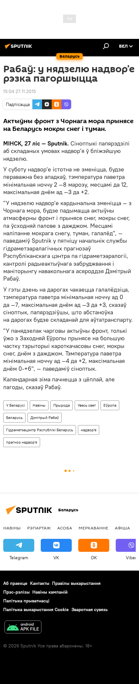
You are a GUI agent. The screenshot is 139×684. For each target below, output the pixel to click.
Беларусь (14, 417)
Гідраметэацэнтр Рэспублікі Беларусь (39, 429)
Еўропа (109, 405)
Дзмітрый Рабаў (44, 417)
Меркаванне (93, 528)
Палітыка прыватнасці (26, 601)
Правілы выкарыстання (76, 583)
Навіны (39, 405)
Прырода (61, 405)
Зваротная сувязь (89, 609)
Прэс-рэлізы (16, 592)
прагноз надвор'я (21, 442)
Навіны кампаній (50, 592)
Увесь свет (87, 405)
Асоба (64, 528)
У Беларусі (15, 405)
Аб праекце (15, 583)
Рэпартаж (39, 528)
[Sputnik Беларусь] (19, 49)
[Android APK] (23, 627)
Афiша (122, 528)
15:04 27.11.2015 (19, 91)
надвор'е (88, 429)
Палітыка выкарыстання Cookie (36, 609)
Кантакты (39, 583)
